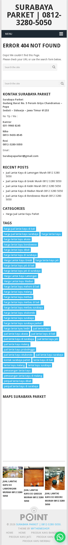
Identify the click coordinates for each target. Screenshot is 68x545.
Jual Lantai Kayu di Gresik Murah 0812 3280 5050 (33, 181)
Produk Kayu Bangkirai (46, 532)
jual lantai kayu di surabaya (19, 339)
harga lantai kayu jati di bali (19, 265)
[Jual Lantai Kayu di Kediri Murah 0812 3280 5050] (55, 478)
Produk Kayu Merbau (36, 541)
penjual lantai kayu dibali (17, 381)
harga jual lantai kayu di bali (19, 228)
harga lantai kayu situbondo (19, 312)
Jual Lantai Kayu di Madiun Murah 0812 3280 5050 (34, 191)
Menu (8, 33)
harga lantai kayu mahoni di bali (21, 286)
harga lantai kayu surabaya (19, 318)
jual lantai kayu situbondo (18, 354)
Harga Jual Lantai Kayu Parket (22, 213)
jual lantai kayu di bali (43, 333)
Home (22, 532)
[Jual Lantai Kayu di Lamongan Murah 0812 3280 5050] (12, 472)
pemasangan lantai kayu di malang (23, 375)
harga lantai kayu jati (47, 260)
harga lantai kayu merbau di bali (21, 302)
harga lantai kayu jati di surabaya (22, 270)
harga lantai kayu (51, 234)
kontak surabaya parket (17, 360)
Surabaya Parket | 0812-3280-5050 (34, 15)
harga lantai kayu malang (18, 291)
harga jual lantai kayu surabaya (21, 234)
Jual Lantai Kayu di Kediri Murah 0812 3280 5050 (33, 186)
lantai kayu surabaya (39, 365)
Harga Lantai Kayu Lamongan (20, 276)
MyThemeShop (40, 528)
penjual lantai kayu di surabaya (21, 386)
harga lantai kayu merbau (18, 297)
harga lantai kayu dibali (17, 249)
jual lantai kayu (41, 328)
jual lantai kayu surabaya (49, 354)
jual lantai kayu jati (47, 339)
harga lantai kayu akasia (17, 239)
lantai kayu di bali (43, 360)
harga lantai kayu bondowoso (20, 244)
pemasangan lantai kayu (17, 370)
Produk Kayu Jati (20, 536)
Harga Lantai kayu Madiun (18, 281)
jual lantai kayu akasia (16, 333)
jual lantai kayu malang (16, 344)
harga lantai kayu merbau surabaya (23, 307)
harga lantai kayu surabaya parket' (23, 323)
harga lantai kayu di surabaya (20, 255)
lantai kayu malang (14, 365)
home (9, 532)
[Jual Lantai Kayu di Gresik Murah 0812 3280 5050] (34, 476)
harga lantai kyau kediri (17, 328)
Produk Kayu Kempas (50, 536)
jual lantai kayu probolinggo (19, 349)
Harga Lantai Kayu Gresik (18, 260)
